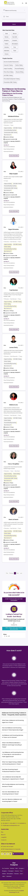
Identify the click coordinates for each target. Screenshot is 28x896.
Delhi (16, 868)
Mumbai (6, 37)
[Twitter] (8, 636)
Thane (14, 50)
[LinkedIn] (6, 636)
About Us (3, 834)
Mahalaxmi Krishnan (13, 116)
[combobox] (14, 10)
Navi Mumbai (13, 241)
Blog (2, 832)
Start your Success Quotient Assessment (14, 599)
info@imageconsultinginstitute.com (11, 825)
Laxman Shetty (13, 347)
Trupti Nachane (13, 290)
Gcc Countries (5, 868)
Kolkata (6, 43)
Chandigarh (10, 871)
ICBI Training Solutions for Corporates (11, 849)
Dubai (6, 33)
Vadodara (6, 47)
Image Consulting (8, 68)
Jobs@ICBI (3, 837)
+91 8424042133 (22, 823)
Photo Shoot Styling (8, 72)
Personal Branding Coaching (10, 130)
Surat (21, 873)
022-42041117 (13, 823)
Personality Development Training (11, 78)
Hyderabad (6, 50)
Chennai (6, 54)
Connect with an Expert (7, 846)
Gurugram (14, 40)
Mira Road (17, 471)
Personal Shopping (19, 68)
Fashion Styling (18, 65)
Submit (14, 24)
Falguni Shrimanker (13, 229)
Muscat (14, 33)
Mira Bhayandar (14, 356)
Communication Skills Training (10, 132)
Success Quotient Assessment (11, 61)
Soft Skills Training (8, 75)
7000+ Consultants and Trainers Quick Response (14, 628)
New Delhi (14, 37)
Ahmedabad (15, 43)
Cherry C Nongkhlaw (13, 464)
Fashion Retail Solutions (8, 851)
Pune (14, 47)
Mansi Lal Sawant (13, 519)
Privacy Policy (17, 888)
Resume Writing (19, 72)
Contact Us (3, 840)
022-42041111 (6, 823)
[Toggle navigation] (26, 3)
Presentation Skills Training (10, 82)
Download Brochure (18, 853)
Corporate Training (8, 65)
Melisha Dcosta (13, 405)
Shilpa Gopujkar (13, 173)
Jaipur (3, 876)
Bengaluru (6, 40)
